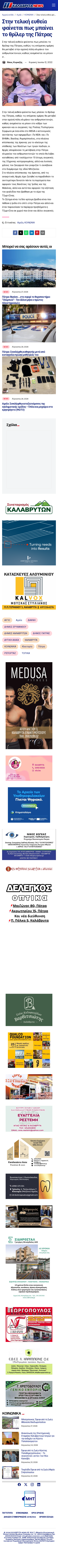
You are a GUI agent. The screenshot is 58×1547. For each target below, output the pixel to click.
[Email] (42, 232)
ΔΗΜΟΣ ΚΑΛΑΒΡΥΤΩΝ (15, 633)
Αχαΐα (19, 15)
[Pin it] (37, 232)
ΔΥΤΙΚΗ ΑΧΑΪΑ (11, 640)
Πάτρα (41, 646)
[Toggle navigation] (54, 5)
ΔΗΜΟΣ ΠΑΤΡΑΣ (41, 633)
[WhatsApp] (26, 232)
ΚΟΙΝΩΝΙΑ (29, 15)
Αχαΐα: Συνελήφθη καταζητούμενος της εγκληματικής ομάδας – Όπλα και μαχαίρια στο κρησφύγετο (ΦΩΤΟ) (27, 406)
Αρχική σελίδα (8, 15)
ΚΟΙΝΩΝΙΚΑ (10, 646)
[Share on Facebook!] (15, 232)
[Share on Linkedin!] (31, 232)
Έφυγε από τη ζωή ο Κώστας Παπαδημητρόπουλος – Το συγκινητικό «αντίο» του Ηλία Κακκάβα (34, 1454)
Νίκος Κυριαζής (15, 62)
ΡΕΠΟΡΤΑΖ (10, 653)
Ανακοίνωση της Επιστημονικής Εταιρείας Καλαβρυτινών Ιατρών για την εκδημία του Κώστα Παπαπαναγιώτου (37, 1437)
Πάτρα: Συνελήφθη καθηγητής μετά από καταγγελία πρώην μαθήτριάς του (23, 353)
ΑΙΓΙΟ (7, 620)
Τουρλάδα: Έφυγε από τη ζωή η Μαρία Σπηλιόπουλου (37, 1471)
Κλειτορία (27, 646)
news (6, 292)
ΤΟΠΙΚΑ (26, 653)
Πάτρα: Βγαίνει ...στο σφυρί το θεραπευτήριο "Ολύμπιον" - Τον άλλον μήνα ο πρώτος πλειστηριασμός (26, 299)
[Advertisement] (29, 958)
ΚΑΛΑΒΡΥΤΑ (31, 640)
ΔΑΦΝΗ (31, 620)
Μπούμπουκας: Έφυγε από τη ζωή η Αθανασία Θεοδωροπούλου (37, 1420)
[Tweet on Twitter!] (20, 232)
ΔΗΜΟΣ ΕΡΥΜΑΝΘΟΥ (15, 626)
